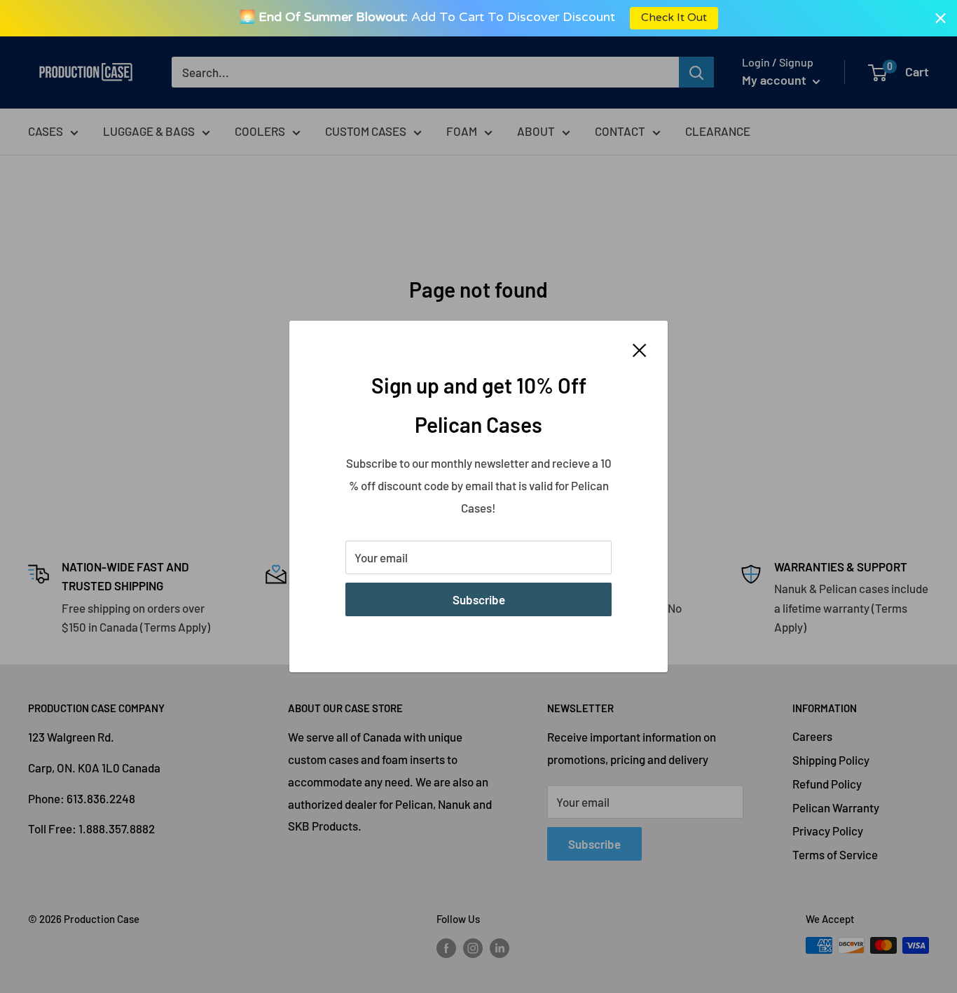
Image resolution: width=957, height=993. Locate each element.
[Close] (640, 349)
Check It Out (673, 18)
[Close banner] (940, 17)
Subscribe (479, 599)
